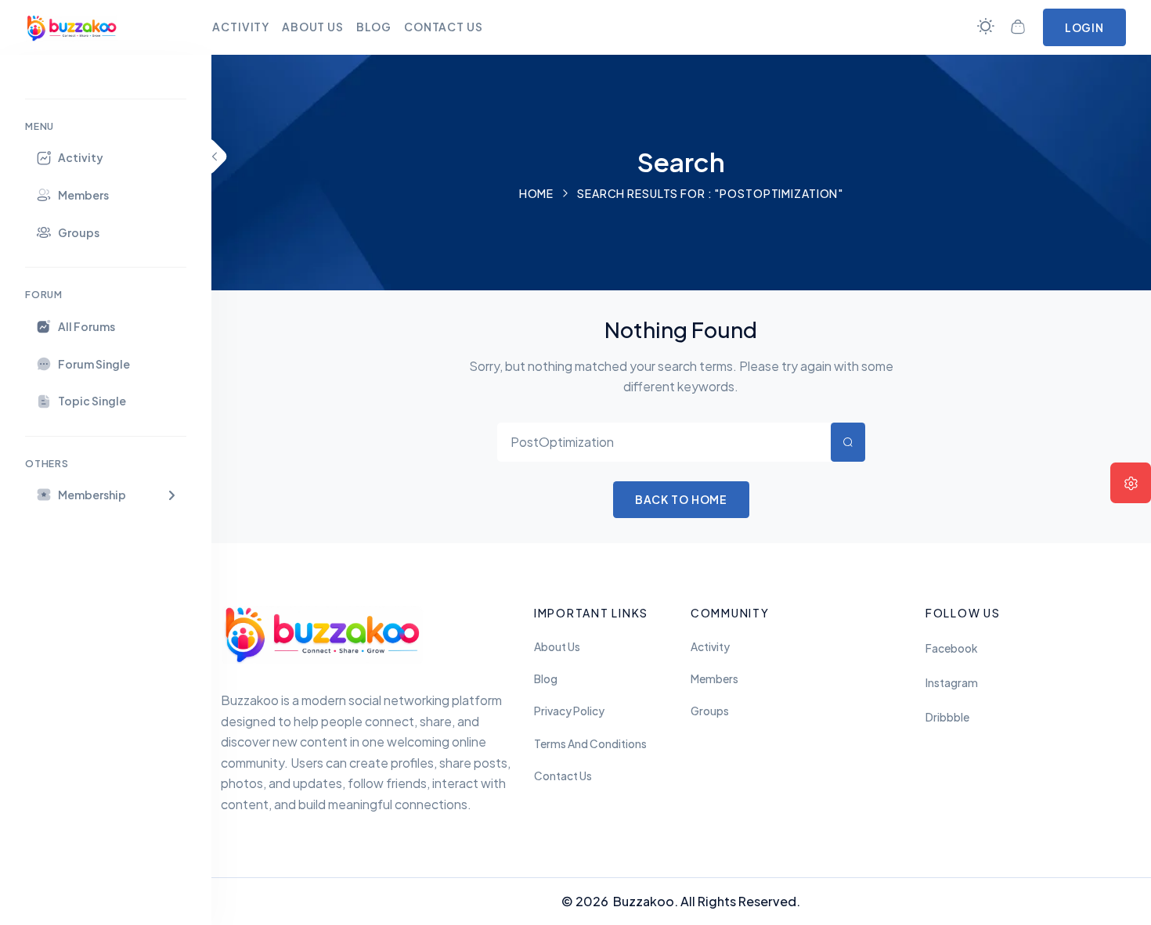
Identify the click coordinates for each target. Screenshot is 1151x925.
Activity (710, 646)
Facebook (951, 648)
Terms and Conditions (590, 743)
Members (714, 679)
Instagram (951, 682)
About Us (557, 646)
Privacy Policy (569, 711)
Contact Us (563, 776)
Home (536, 193)
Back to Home (681, 499)
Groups (710, 711)
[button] (105, 494)
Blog (545, 679)
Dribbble (947, 717)
